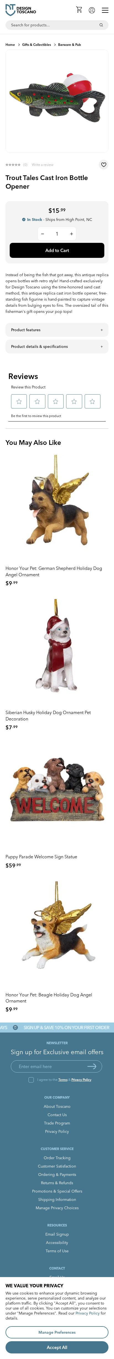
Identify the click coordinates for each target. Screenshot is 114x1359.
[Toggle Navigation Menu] (105, 10)
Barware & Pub (69, 45)
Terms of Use (57, 1250)
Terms (63, 1080)
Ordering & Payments (57, 1174)
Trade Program (57, 1123)
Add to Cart (57, 250)
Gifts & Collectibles (36, 45)
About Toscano (57, 1106)
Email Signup (57, 1234)
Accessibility (57, 1242)
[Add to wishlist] (103, 164)
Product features (25, 329)
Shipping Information (57, 1199)
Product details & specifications (39, 346)
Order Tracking (57, 1157)
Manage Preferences (57, 1332)
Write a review (42, 165)
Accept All (57, 1347)
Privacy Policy (81, 1080)
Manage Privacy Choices (57, 1207)
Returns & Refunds (57, 1182)
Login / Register (92, 10)
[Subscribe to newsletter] (92, 1066)
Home (10, 45)
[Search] (101, 25)
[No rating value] (14, 165)
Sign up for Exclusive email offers (57, 1052)
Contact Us (57, 1114)
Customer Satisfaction (57, 1166)
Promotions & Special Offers (57, 1191)
